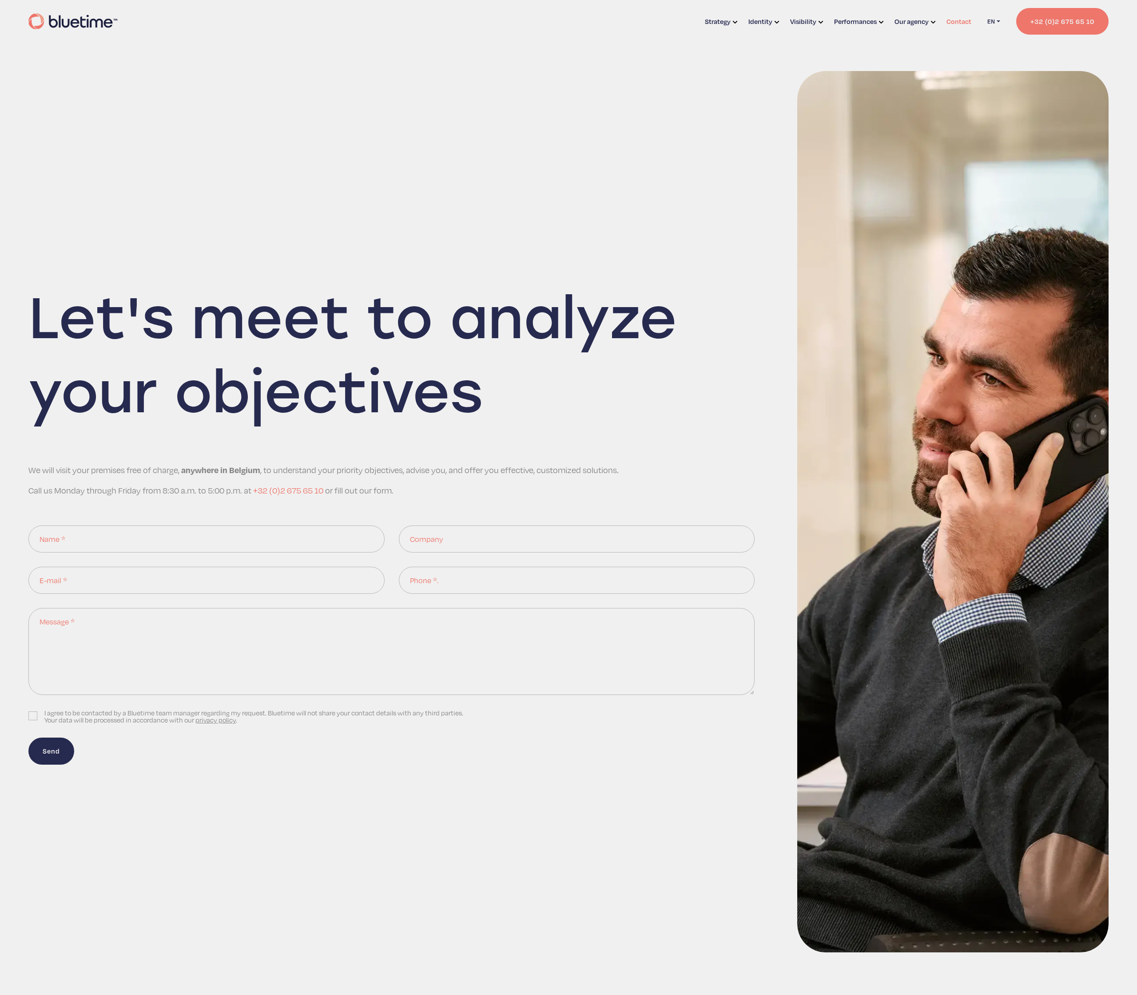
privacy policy (215, 719)
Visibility (803, 21)
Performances (855, 21)
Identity (760, 21)
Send (51, 751)
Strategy (718, 21)
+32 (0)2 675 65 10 (288, 490)
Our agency (911, 21)
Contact (958, 21)
